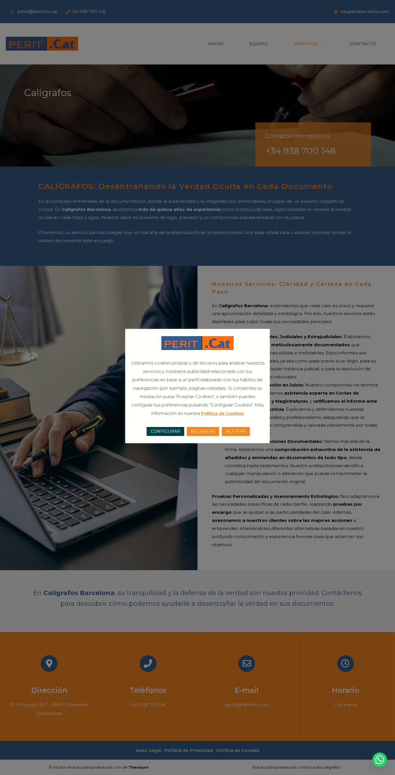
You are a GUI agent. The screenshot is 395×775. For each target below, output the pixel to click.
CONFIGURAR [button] (165, 431)
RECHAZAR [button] (203, 431)
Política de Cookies (222, 413)
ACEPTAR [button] (236, 431)
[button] (379, 759)
